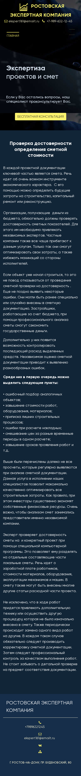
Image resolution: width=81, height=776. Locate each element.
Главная (13, 35)
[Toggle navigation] (72, 32)
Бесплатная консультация (40, 116)
